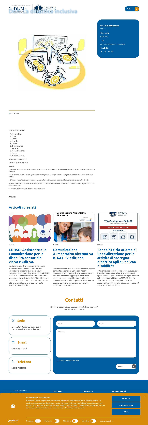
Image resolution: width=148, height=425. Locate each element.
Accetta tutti (126, 398)
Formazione (104, 36)
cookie (73, 360)
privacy (67, 360)
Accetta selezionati (126, 405)
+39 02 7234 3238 (19, 368)
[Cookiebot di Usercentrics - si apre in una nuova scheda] (13, 421)
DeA (101, 44)
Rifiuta (126, 412)
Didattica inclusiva (110, 44)
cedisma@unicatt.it (19, 349)
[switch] (57, 421)
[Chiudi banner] (145, 396)
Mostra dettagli (105, 421)
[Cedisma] (21, 9)
